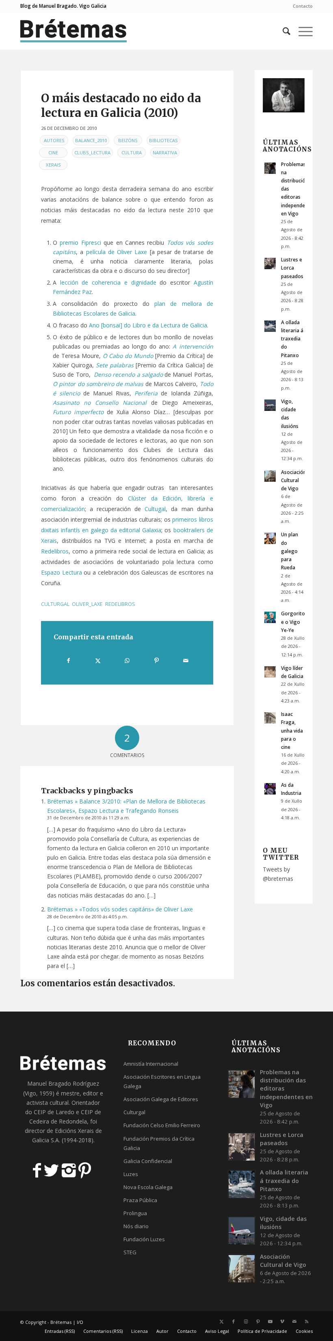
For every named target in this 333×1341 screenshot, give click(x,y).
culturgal (55, 604)
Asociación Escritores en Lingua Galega (162, 1081)
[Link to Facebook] (233, 1321)
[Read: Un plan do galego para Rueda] (270, 538)
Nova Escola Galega (148, 1187)
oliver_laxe (87, 604)
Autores (54, 140)
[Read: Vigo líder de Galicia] (270, 672)
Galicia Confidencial (147, 1161)
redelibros (120, 604)
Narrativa (165, 152)
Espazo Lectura (61, 572)
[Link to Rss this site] (307, 1321)
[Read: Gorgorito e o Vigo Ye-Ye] (270, 617)
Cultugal (155, 509)
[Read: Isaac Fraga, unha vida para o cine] (270, 718)
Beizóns (128, 140)
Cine (53, 152)
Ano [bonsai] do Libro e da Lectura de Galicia (148, 325)
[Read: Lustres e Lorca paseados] (270, 263)
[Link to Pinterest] (258, 1321)
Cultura (131, 152)
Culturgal (134, 1112)
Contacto (303, 6)
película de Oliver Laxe (116, 252)
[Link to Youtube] (270, 1321)
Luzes (130, 1174)
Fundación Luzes (144, 1239)
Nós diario (136, 1226)
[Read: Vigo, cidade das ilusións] (270, 405)
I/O (80, 1322)
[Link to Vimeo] (282, 1321)
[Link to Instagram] (246, 1321)
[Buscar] (282, 31)
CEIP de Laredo (54, 1112)
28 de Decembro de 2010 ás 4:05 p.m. (87, 916)
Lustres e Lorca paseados (292, 267)
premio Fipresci (80, 242)
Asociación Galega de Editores (160, 1099)
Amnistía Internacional (150, 1063)
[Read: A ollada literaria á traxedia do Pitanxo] (270, 326)
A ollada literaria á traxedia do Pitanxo (292, 338)
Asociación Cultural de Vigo (293, 480)
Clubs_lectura (92, 152)
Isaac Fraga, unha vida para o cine (292, 730)
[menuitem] (301, 6)
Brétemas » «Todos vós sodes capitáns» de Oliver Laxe (120, 909)
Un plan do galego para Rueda (289, 551)
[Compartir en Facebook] (68, 661)
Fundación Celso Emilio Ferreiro (161, 1125)
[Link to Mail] (294, 1321)
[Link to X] (221, 1321)
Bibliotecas (163, 140)
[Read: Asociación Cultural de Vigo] (270, 476)
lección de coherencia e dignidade (108, 282)
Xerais (53, 165)
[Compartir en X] (98, 661)
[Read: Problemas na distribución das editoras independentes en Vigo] (270, 168)
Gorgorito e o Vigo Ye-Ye (293, 621)
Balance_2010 (91, 140)
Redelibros (55, 551)
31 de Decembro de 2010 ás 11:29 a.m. (88, 817)
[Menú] (301, 31)
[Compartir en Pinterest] (156, 661)
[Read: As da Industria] (270, 788)
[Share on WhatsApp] (127, 661)
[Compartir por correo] (185, 661)
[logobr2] (73, 31)
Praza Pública (140, 1200)
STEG (129, 1252)
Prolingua (135, 1213)
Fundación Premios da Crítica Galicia (159, 1143)
